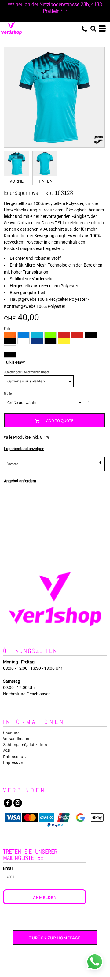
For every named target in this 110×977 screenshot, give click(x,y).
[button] (93, 28)
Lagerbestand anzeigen (24, 448)
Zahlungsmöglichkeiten (25, 744)
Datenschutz (15, 756)
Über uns (11, 732)
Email (8, 868)
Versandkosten (17, 738)
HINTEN (45, 181)
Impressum (13, 762)
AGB (6, 750)
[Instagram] (17, 803)
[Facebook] (8, 803)
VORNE (16, 181)
